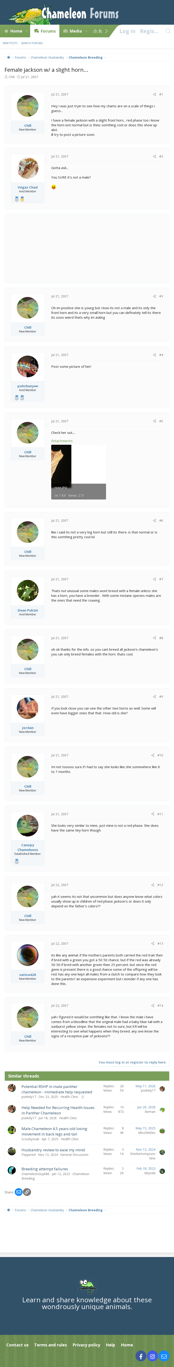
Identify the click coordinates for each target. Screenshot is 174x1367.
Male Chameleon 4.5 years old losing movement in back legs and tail (54, 1131)
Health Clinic (69, 1097)
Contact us (17, 1345)
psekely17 (29, 1097)
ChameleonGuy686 (35, 1174)
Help (110, 1345)
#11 (160, 814)
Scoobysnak (30, 1139)
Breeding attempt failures (45, 1168)
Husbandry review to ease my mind (53, 1149)
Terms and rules (50, 1345)
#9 (161, 696)
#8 (161, 638)
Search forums (32, 43)
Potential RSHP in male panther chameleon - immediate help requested (57, 1089)
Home (16, 31)
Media (76, 31)
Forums (48, 31)
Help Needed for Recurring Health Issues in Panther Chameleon (58, 1110)
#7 (161, 579)
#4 (161, 355)
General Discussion (74, 1154)
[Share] (154, 94)
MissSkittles (146, 1132)
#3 (161, 296)
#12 (160, 885)
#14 (160, 1005)
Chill (11, 77)
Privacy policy (86, 1345)
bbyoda (150, 1173)
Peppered (29, 1154)
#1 (161, 94)
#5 (161, 421)
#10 (160, 755)
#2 (161, 156)
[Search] (168, 31)
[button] (26, 31)
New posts (10, 43)
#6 (161, 520)
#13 (160, 943)
